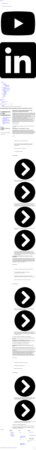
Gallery (5, 96)
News (4, 95)
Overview (5, 83)
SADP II (5, 84)
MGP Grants (5, 93)
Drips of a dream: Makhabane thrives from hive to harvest (23, 444)
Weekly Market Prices (7, 88)
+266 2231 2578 (2, 134)
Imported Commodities (7, 89)
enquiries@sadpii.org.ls (5, 3)
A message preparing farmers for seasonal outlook (22, 437)
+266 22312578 (2, 99)
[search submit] (12, 104)
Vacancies (5, 92)
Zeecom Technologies (14, 447)
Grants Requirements (6, 85)
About (3, 82)
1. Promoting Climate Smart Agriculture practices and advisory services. (6, 118)
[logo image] (1, 100)
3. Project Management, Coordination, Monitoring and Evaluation (6, 123)
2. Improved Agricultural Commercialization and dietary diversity (6, 120)
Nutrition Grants (7, 86)
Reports (5, 94)
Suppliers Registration (7, 90)
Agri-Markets (3, 87)
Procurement (5, 91)
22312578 (3, 102)
